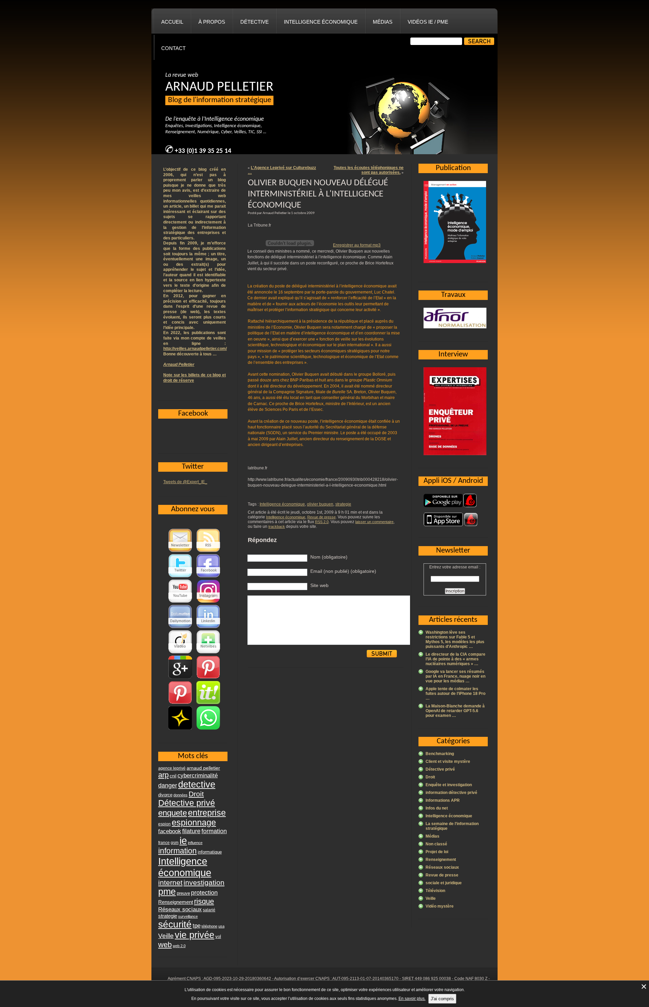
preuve (183, 893)
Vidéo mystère (440, 906)
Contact (173, 48)
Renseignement (441, 859)
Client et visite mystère (448, 761)
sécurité (175, 924)
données (180, 795)
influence (195, 843)
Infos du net (437, 808)
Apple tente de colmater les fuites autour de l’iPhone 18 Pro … (455, 693)
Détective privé (440, 769)
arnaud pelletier (203, 768)
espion (164, 824)
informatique (210, 851)
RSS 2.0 (322, 522)
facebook (169, 831)
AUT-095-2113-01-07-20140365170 (365, 978)
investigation (204, 882)
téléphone (209, 926)
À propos (211, 22)
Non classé (436, 844)
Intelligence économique (321, 22)
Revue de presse (321, 517)
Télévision (435, 890)
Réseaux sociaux (442, 867)
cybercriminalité (197, 775)
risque (204, 901)
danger (167, 785)
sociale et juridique (444, 883)
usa (221, 926)
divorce (165, 794)
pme (167, 892)
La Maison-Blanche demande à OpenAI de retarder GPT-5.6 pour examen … (455, 711)
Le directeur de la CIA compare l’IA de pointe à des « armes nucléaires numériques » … (455, 659)
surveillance (188, 916)
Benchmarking (440, 753)
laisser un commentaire (374, 522)
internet (170, 882)
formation (214, 831)
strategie (343, 504)
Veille (431, 898)
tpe (196, 925)
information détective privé (451, 792)
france (164, 842)
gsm (174, 842)
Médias (382, 22)
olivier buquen (320, 504)
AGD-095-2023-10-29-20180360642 (237, 978)
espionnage (194, 822)
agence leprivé (172, 768)
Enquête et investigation (449, 784)
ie (183, 840)
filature (191, 831)
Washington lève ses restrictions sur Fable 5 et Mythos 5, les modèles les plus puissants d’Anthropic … (455, 639)
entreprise (207, 812)
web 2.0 (179, 946)
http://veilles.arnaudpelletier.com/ (195, 348)
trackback (276, 526)
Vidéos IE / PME (428, 22)
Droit (430, 777)
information (177, 850)
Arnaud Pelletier (178, 364)
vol (218, 936)
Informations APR (443, 800)
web (165, 944)
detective (196, 784)
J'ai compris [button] (442, 998)
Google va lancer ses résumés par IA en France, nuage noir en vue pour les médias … (455, 676)
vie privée (194, 935)
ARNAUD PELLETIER (219, 87)
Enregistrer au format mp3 (357, 245)
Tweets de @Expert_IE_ (185, 481)
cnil (173, 776)
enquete (172, 812)
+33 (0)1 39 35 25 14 (203, 151)
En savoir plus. (412, 998)
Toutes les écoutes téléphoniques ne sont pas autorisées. (369, 170)
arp (163, 775)
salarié (209, 910)
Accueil (172, 22)
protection (204, 892)
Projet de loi (437, 851)
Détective (254, 22)
